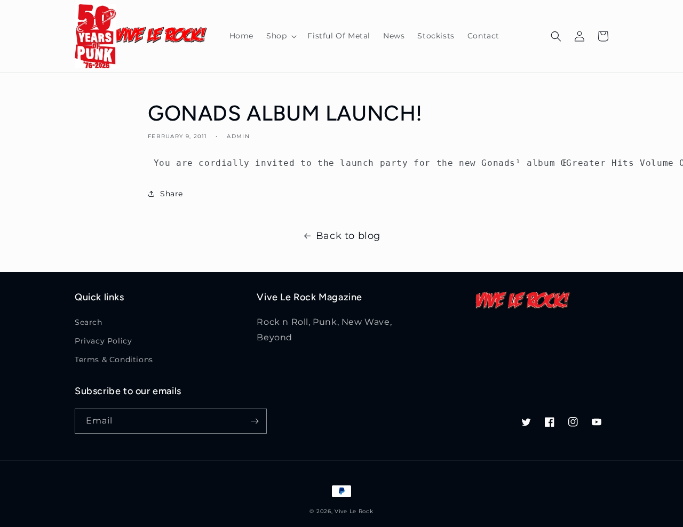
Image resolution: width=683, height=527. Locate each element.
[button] (280, 36)
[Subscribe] (254, 421)
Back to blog (348, 236)
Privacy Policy (103, 341)
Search (88, 322)
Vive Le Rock (354, 511)
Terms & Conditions (114, 359)
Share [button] (171, 193)
